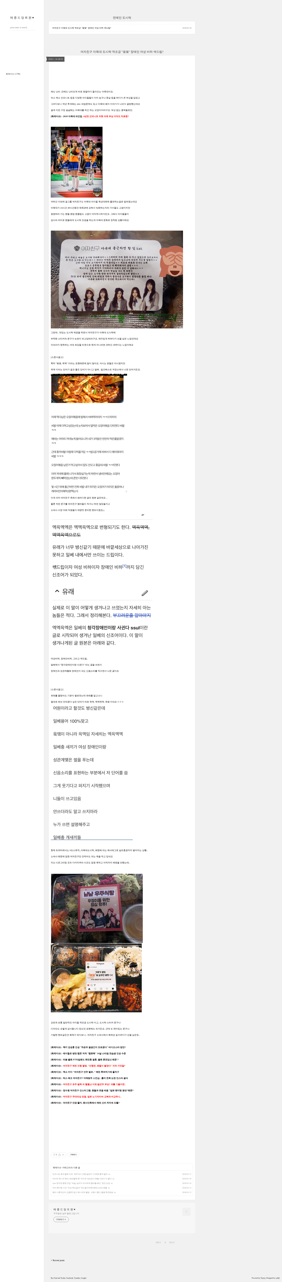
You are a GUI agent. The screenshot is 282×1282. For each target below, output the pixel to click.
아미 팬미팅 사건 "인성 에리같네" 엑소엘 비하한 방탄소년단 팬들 (79, 1188)
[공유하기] (59, 1155)
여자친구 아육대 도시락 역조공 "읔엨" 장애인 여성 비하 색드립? (81, 28)
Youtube (77, 1278)
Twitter (63, 1278)
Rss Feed (54, 1278)
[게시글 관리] (63, 1155)
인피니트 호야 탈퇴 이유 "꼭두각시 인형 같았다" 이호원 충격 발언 (80, 1174)
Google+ (84, 1278)
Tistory (263, 1278)
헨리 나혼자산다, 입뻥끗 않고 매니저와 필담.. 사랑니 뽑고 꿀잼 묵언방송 (82, 1192)
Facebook (69, 1278)
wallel (278, 1278)
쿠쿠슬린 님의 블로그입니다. (66, 1213)
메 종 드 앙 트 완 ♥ (22, 17)
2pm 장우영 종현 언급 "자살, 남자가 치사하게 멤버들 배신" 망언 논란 (81, 1183)
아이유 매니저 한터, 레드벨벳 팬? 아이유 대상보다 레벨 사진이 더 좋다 (82, 1179)
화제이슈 (13, 74)
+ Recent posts (57, 1260)
